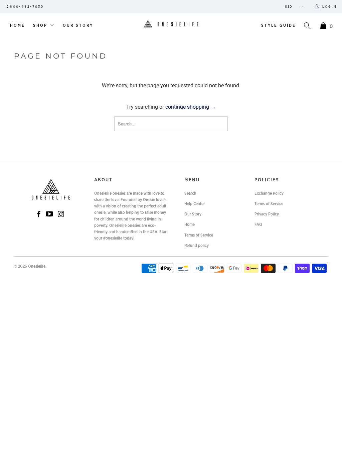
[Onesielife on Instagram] (61, 214)
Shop (41, 25)
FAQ (258, 224)
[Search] (307, 26)
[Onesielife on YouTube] (49, 214)
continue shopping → (190, 107)
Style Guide (278, 25)
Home (17, 25)
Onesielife (36, 266)
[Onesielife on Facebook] (39, 215)
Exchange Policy (269, 193)
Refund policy (196, 246)
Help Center (194, 204)
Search (190, 193)
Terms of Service (198, 235)
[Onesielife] (171, 24)
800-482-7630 (27, 6)
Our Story (78, 25)
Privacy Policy (266, 214)
